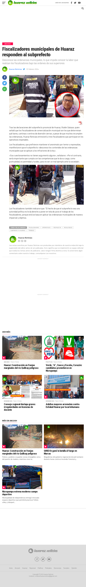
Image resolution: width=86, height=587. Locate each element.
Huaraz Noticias (15, 69)
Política (49, 362)
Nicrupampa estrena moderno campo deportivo (20, 493)
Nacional (33, 568)
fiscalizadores (34, 227)
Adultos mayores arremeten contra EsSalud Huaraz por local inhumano (62, 405)
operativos (46, 227)
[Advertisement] (43, 23)
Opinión (74, 568)
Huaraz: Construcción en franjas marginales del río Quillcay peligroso (21, 366)
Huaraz (24, 568)
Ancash (7, 362)
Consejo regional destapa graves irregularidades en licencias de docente (19, 407)
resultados (68, 227)
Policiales (48, 568)
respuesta (57, 227)
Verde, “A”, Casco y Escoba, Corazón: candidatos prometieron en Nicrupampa (64, 368)
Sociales (66, 568)
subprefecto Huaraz (17, 230)
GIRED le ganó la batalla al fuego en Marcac (60, 452)
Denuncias (8, 401)
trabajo (31, 230)
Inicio (11, 568)
